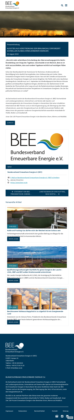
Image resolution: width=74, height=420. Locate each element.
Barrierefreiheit (39, 411)
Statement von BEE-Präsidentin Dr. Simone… (21, 193)
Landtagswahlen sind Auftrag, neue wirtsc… (52, 193)
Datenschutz (22, 411)
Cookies (70, 417)
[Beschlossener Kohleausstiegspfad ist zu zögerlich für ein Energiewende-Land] (37, 298)
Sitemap (65, 411)
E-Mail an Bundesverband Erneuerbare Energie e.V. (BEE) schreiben (34, 177)
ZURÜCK (10, 123)
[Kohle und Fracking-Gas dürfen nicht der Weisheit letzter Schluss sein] (37, 218)
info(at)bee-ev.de (16, 368)
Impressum (9, 411)
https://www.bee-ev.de (18, 183)
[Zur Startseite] (12, 5)
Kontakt (55, 411)
